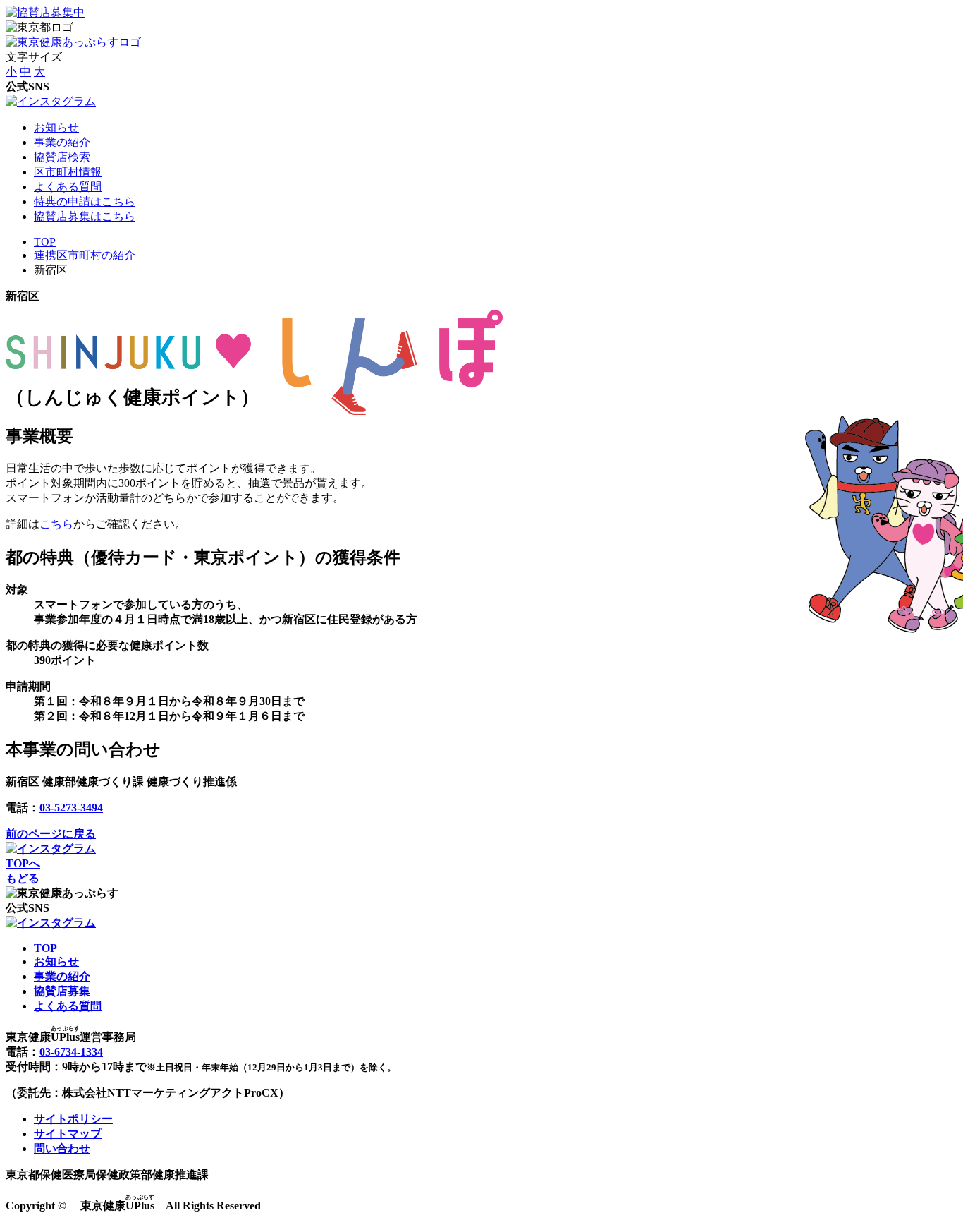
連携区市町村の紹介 (84, 255)
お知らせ (56, 127)
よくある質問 (68, 187)
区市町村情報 (68, 172)
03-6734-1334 (71, 1052)
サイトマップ (68, 1134)
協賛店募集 (62, 991)
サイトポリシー (73, 1119)
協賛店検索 (62, 157)
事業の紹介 (62, 142)
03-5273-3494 (71, 808)
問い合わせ (62, 1148)
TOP (45, 242)
